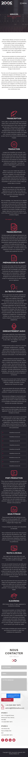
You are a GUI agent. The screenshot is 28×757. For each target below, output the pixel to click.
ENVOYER (7, 700)
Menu (24, 3)
